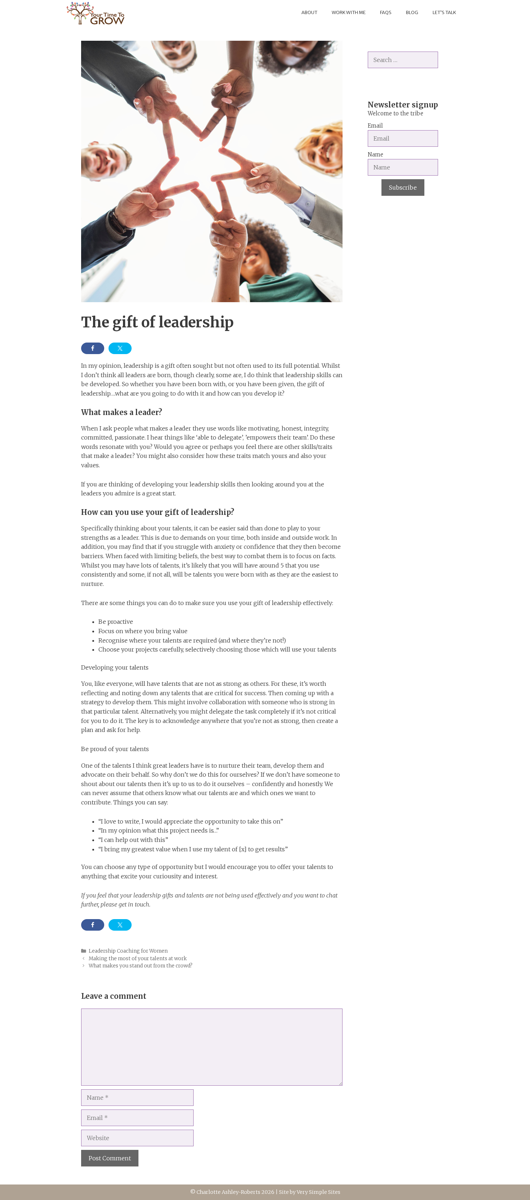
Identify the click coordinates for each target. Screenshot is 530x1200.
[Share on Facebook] (92, 348)
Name (375, 154)
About (309, 12)
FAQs (386, 12)
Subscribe (403, 187)
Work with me (349, 12)
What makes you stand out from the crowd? (141, 966)
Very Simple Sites (318, 1192)
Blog (412, 12)
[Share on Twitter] (120, 348)
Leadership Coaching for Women (128, 951)
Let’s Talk (444, 12)
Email (375, 125)
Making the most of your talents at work (138, 959)
